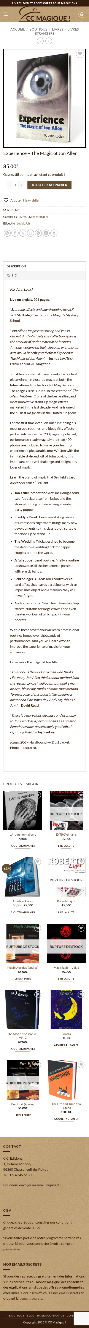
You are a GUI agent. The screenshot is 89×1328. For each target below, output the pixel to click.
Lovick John (24, 223)
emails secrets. (32, 1298)
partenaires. (12, 1249)
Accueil (17, 29)
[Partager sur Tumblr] (53, 233)
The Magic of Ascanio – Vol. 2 (22, 1036)
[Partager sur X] (22, 233)
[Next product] (40, 40)
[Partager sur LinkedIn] (46, 233)
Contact (73, 1315)
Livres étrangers (38, 216)
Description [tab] (16, 266)
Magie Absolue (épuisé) (22, 967)
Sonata (66, 1034)
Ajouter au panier (49, 185)
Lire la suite (66, 845)
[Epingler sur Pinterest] (38, 233)
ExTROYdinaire (66, 834)
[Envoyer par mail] (30, 233)
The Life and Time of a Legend (66, 1106)
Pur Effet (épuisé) (22, 1104)
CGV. (37, 1228)
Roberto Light (66, 901)
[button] (5, 14)
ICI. (59, 1185)
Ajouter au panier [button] (23, 845)
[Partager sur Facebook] (15, 233)
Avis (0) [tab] (12, 275)
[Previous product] (48, 40)
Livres (57, 29)
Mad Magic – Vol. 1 (66, 967)
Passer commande (50, 1315)
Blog (30, 1315)
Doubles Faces (23, 901)
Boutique (38, 29)
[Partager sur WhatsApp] (7, 233)
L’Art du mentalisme (23, 834)
